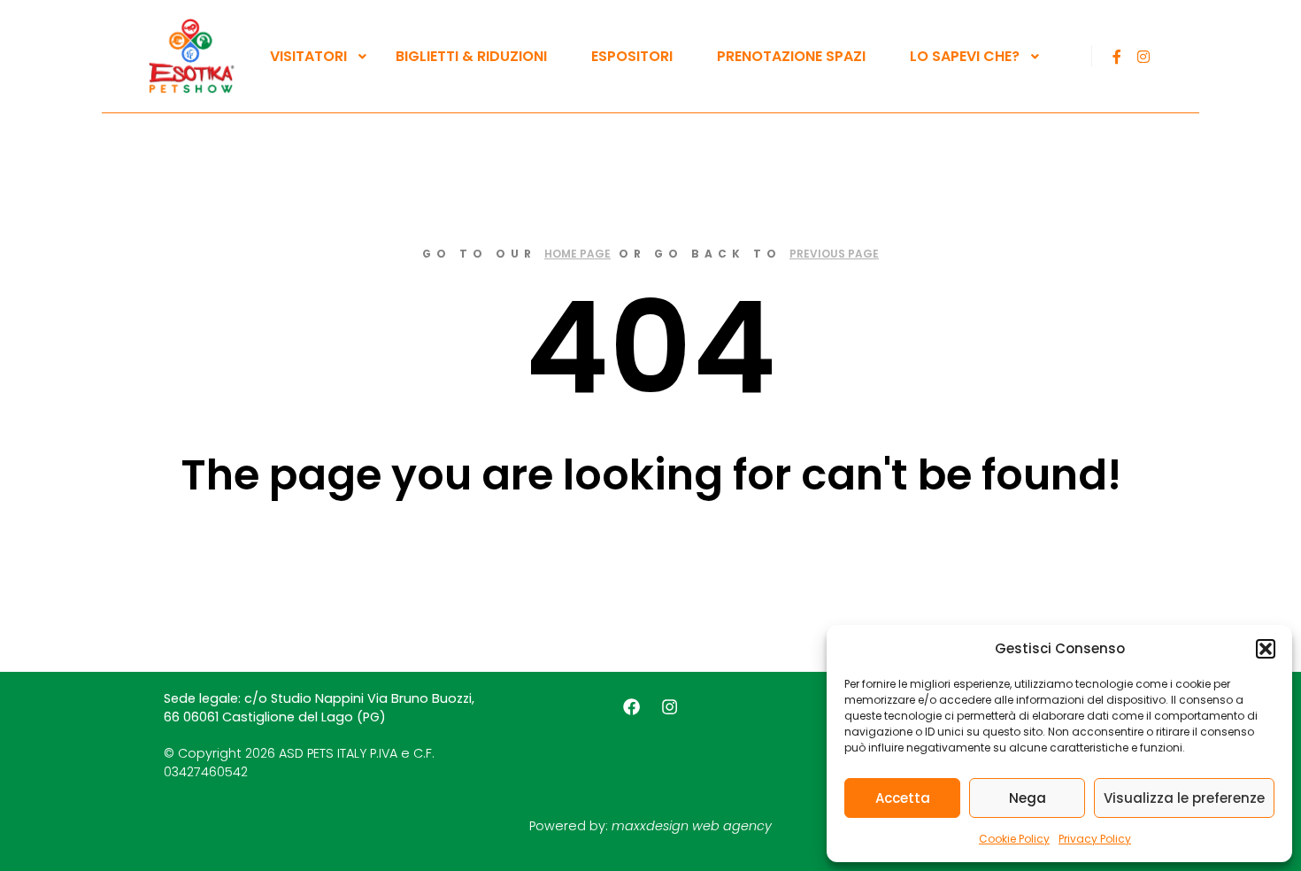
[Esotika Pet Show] (190, 56)
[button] (1265, 649)
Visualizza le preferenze (1184, 798)
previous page (834, 253)
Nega (1027, 798)
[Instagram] (1143, 56)
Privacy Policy (1095, 838)
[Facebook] (1116, 56)
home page (577, 253)
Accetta (902, 798)
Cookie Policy (1014, 838)
